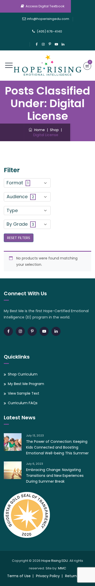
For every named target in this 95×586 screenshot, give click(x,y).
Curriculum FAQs (22, 402)
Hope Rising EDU (54, 560)
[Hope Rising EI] (47, 65)
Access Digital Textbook (45, 6)
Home (38, 129)
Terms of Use (19, 575)
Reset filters (18, 237)
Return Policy (76, 575)
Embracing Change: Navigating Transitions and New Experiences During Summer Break (55, 475)
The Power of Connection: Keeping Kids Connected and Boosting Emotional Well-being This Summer (57, 447)
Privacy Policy (48, 575)
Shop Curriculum (22, 374)
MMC (62, 568)
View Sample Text (23, 393)
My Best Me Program (26, 383)
